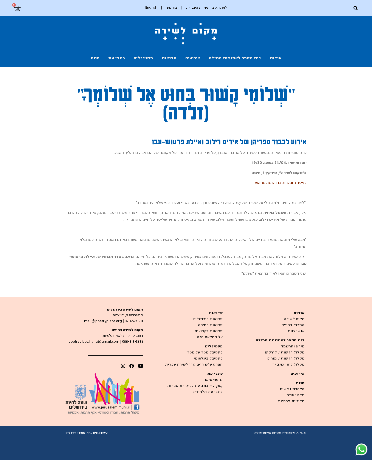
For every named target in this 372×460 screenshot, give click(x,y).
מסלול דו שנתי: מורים (286, 358)
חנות (95, 58)
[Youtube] (140, 366)
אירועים (192, 58)
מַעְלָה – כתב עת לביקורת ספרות (195, 385)
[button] (355, 8)
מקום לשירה (294, 319)
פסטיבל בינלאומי (208, 358)
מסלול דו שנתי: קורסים (285, 352)
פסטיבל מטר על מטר (205, 352)
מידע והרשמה (293, 346)
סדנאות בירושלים (208, 319)
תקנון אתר (296, 395)
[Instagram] (123, 366)
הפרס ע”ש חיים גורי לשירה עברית (194, 364)
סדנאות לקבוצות (208, 331)
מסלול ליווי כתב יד (288, 364)
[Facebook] (131, 366)
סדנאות (169, 58)
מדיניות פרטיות (291, 401)
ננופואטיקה (213, 379)
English (151, 7)
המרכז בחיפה (293, 325)
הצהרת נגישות (292, 389)
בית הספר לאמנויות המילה (235, 58)
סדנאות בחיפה (210, 325)
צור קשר (170, 7)
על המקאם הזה (210, 337)
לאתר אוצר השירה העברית (206, 7)
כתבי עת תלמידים (207, 391)
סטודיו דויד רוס (75, 433)
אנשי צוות (296, 331)
